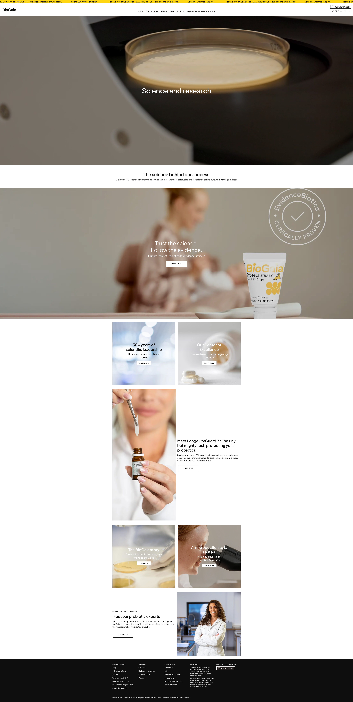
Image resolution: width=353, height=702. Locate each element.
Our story (141, 668)
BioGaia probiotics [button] (118, 664)
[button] (140, 12)
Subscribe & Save (119, 671)
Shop (114, 668)
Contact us (168, 668)
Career (141, 678)
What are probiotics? (120, 678)
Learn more (176, 264)
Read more (123, 634)
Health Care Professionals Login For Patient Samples (342, 7)
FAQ (166, 671)
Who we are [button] (142, 664)
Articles (115, 674)
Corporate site (144, 674)
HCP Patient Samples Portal (122, 685)
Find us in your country (120, 681)
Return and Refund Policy (173, 681)
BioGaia (117, 697)
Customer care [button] (169, 664)
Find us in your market (146, 671)
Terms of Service (170, 685)
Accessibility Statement (121, 688)
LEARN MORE (188, 468)
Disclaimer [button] (194, 664)
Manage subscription (172, 674)
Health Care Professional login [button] (226, 664)
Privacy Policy (169, 678)
